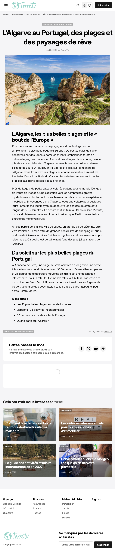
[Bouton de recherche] (77, 5)
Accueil (6, 14)
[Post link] (29, 424)
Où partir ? (8, 508)
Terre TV (65, 50)
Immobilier (68, 503)
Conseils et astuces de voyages (26, 14)
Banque (37, 508)
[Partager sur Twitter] (89, 349)
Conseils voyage (12, 503)
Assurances (39, 503)
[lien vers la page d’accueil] (24, 5)
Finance (37, 512)
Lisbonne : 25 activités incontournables (41, 309)
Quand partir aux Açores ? (33, 320)
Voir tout (58, 401)
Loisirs (65, 512)
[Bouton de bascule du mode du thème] (87, 5)
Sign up (96, 499)
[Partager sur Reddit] (96, 349)
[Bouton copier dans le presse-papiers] (103, 349)
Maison (66, 517)
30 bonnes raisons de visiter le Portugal (41, 315)
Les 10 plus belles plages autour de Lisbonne (44, 304)
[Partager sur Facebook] (81, 349)
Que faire (8, 512)
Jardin (65, 508)
